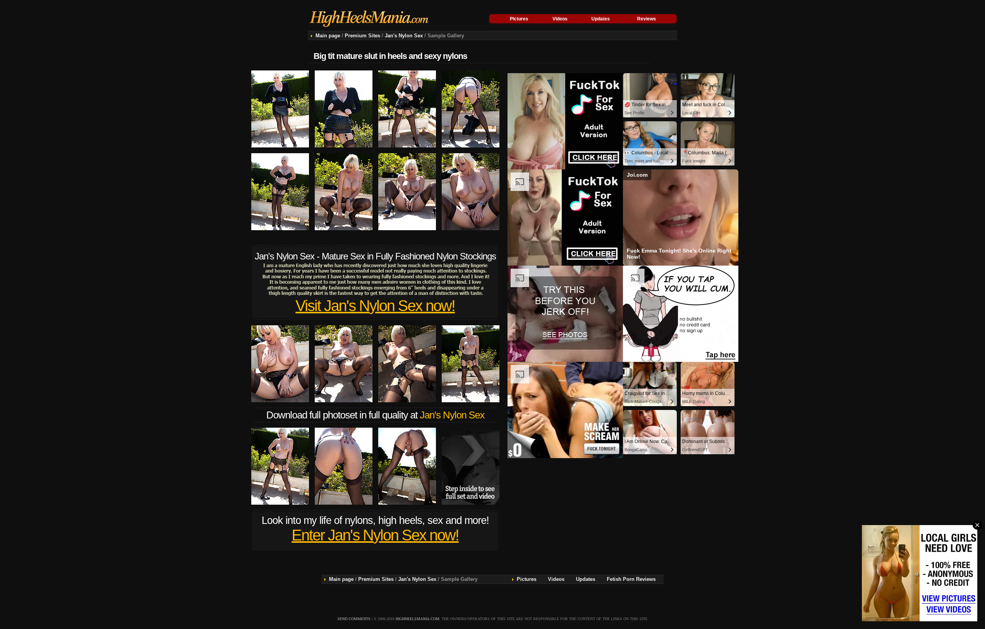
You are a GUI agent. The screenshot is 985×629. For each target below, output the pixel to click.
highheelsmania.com (417, 619)
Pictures (519, 19)
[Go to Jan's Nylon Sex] (470, 503)
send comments (354, 619)
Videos (560, 19)
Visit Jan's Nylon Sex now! (375, 305)
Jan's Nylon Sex (404, 35)
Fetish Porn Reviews (631, 579)
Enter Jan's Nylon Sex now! (375, 535)
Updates (600, 19)
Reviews (646, 19)
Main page (328, 35)
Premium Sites (362, 35)
